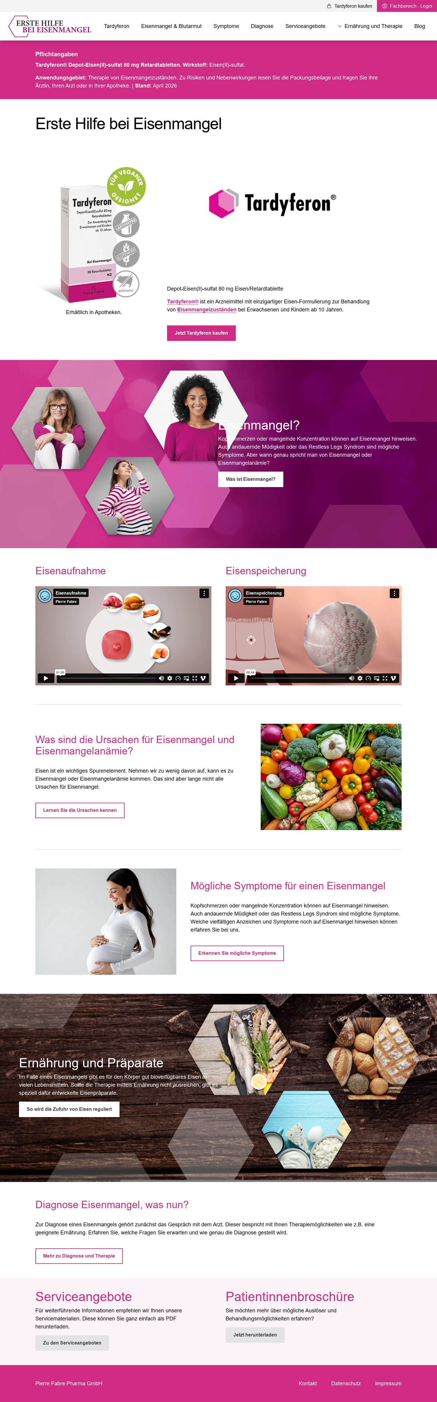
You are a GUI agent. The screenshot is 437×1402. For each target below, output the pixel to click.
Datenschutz (346, 1383)
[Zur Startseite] (51, 26)
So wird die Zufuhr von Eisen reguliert (69, 1109)
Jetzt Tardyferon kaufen (201, 333)
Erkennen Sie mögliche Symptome (237, 953)
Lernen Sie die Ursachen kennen (80, 810)
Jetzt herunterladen (255, 1335)
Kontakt (308, 1383)
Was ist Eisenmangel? (251, 479)
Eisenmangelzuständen (207, 309)
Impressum (388, 1383)
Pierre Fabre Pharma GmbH (68, 1383)
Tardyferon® (183, 301)
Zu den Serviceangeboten (72, 1343)
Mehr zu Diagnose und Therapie (79, 1256)
